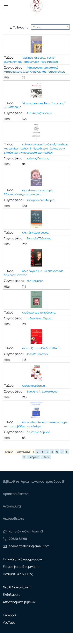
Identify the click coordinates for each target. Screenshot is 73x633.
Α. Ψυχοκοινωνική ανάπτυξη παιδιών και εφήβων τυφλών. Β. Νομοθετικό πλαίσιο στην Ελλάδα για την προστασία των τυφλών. (36, 148)
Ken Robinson (35, 281)
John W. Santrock (37, 354)
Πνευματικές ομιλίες (18, 574)
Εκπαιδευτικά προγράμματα (23, 559)
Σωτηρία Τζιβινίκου (39, 238)
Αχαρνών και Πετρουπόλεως (47, 71)
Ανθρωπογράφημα (33, 385)
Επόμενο (33, 457)
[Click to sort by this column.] (11, 27)
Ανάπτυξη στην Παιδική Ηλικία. (41, 348)
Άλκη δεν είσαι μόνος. (35, 232)
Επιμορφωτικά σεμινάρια (21, 566)
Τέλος (46, 457)
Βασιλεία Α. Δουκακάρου (42, 391)
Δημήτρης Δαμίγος (38, 432)
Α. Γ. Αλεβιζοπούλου (39, 113)
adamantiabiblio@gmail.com (29, 546)
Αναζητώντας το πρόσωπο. (39, 312)
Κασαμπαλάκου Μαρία (41, 200)
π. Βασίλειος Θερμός (40, 318)
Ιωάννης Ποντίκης (38, 158)
